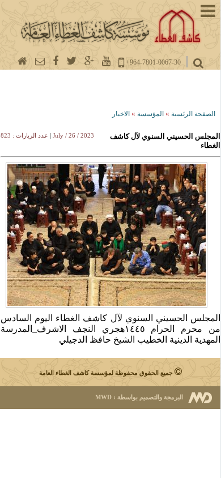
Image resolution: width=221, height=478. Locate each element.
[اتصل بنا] (40, 61)
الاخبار (121, 114)
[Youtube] (106, 61)
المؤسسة (150, 114)
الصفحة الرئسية (193, 114)
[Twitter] (71, 61)
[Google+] (89, 61)
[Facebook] (55, 61)
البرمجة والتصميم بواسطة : (139, 397)
